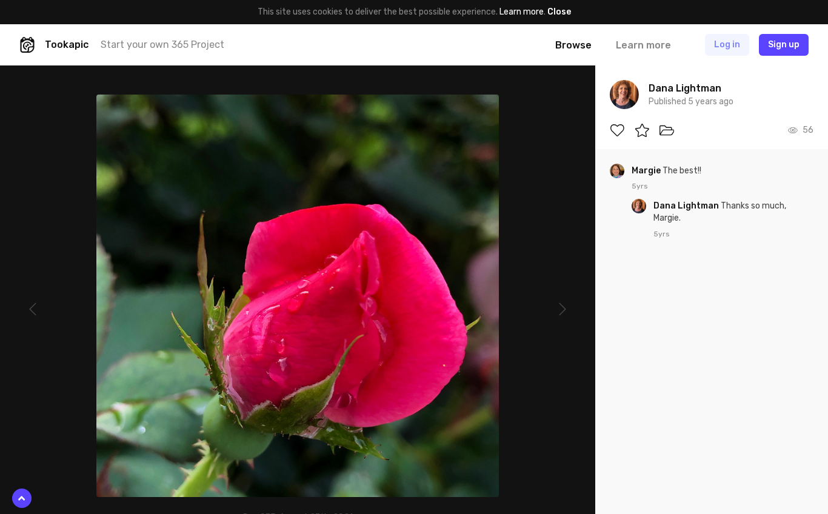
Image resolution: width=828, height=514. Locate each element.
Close (559, 12)
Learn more (521, 12)
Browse (573, 45)
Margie (647, 170)
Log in (727, 44)
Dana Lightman (687, 206)
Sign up (784, 44)
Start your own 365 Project (162, 44)
